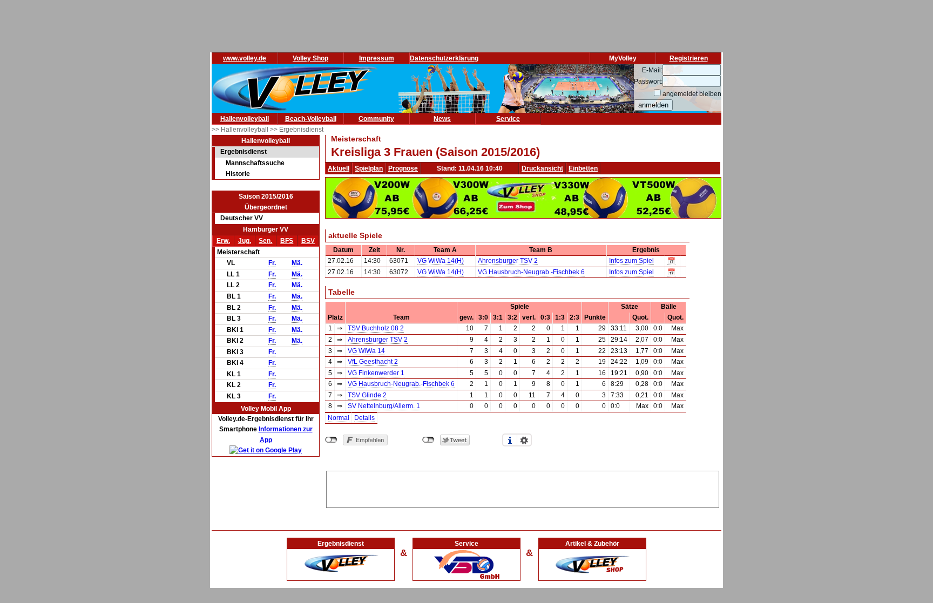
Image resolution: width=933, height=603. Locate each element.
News (442, 119)
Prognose (403, 168)
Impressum (376, 58)
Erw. (223, 241)
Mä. (297, 263)
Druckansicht (542, 168)
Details (364, 418)
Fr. (272, 263)
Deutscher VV (241, 218)
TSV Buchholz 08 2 (376, 328)
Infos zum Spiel (631, 261)
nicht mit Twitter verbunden (428, 440)
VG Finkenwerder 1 (376, 373)
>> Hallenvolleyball (241, 129)
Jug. (244, 241)
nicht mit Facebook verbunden (331, 440)
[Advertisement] (522, 487)
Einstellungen (524, 439)
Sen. (265, 241)
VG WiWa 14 (366, 351)
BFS (286, 241)
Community (376, 119)
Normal (338, 418)
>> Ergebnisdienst (296, 129)
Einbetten (583, 168)
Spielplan (369, 168)
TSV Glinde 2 (367, 395)
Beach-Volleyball (310, 119)
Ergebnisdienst (243, 151)
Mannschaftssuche (255, 163)
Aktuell (338, 168)
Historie (238, 174)
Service (508, 119)
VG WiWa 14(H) (440, 261)
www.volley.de (244, 58)
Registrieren (689, 58)
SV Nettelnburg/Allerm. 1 (384, 406)
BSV (308, 241)
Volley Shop (310, 58)
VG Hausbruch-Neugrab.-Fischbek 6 (531, 272)
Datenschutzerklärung (444, 58)
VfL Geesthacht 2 (373, 361)
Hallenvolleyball (244, 119)
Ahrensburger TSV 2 (508, 261)
